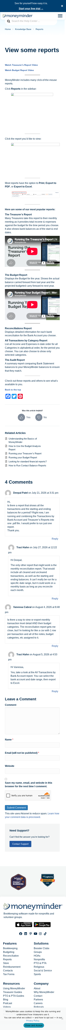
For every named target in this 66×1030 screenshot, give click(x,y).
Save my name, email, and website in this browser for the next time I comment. (28, 784)
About (37, 988)
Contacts (8, 970)
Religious (39, 967)
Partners (38, 1000)
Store (6, 963)
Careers (38, 1003)
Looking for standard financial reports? (28, 461)
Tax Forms (8, 974)
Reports (7, 959)
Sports (37, 974)
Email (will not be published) (22, 753)
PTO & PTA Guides (13, 996)
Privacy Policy (32, 1020)
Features (10, 943)
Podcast (7, 1003)
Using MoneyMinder (14, 988)
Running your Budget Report (23, 457)
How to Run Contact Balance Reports (27, 465)
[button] (62, 6)
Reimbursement (11, 967)
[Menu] (60, 16)
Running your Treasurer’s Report (25, 453)
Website (9, 766)
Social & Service (43, 970)
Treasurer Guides (12, 992)
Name (9, 739)
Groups (38, 952)
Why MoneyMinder (44, 992)
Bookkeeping (10, 948)
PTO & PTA (40, 963)
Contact (38, 996)
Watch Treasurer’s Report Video (21, 65)
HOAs (37, 956)
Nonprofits (39, 959)
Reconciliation (11, 956)
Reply (55, 538)
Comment (10, 705)
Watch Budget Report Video (19, 70)
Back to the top (13, 389)
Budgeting (8, 952)
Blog (5, 1000)
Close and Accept (34, 1025)
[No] (62, 1018)
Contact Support (20, 844)
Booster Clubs (41, 948)
